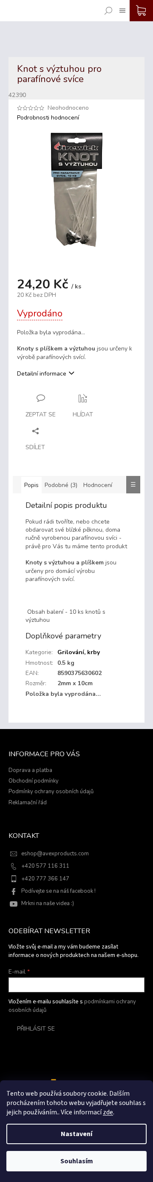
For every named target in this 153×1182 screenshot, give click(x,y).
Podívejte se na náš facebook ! (58, 891)
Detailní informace (41, 374)
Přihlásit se (36, 1029)
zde (108, 1112)
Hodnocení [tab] (97, 485)
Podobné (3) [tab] (61, 485)
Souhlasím (76, 1161)
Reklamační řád (27, 802)
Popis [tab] (31, 485)
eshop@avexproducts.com (55, 853)
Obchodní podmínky (33, 781)
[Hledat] (106, 4)
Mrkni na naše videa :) (47, 903)
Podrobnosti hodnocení (48, 118)
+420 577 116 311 (45, 866)
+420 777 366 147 (45, 879)
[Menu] (120, 4)
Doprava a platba (30, 770)
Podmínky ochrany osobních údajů (51, 791)
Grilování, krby (78, 652)
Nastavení (76, 1134)
